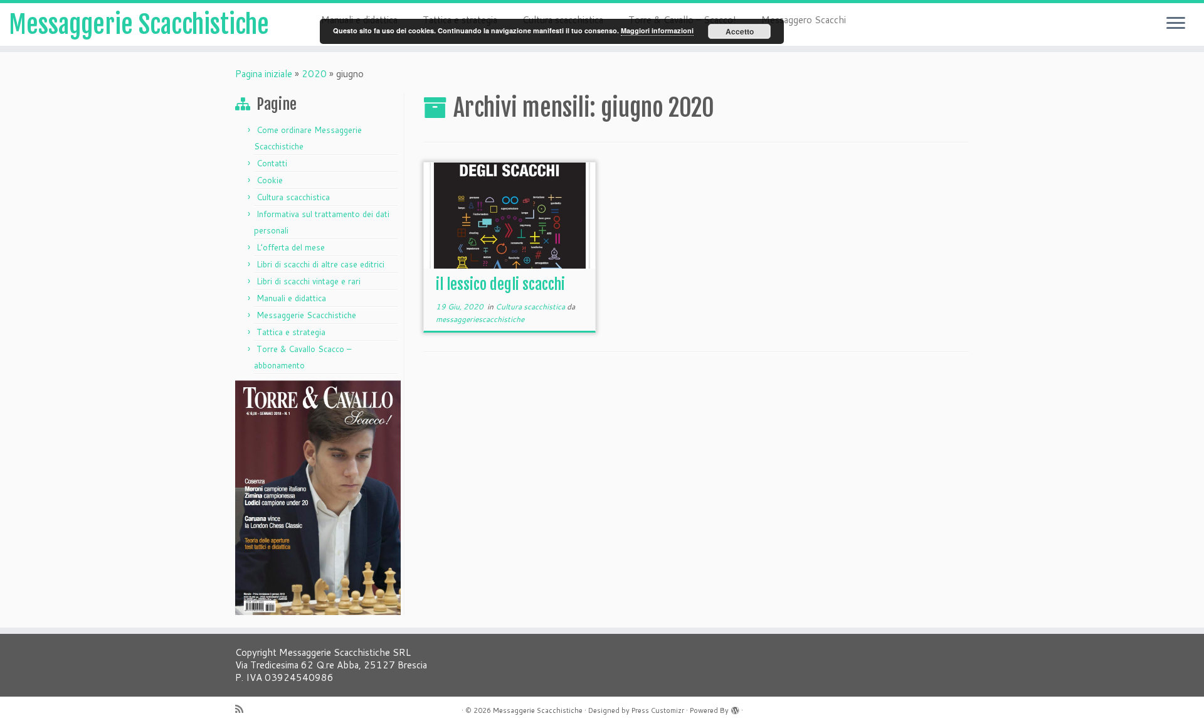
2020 (314, 73)
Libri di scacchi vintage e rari (308, 281)
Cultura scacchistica (293, 197)
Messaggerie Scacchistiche (139, 24)
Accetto (740, 31)
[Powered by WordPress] (735, 708)
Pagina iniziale (263, 73)
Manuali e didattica (291, 298)
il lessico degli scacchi (500, 284)
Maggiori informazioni (657, 30)
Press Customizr (657, 710)
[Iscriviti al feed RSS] (243, 708)
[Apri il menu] (1175, 23)
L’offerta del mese (290, 247)
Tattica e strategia (290, 332)
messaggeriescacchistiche (480, 319)
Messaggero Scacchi (803, 19)
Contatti (271, 163)
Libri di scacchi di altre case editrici (320, 264)
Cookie (269, 180)
